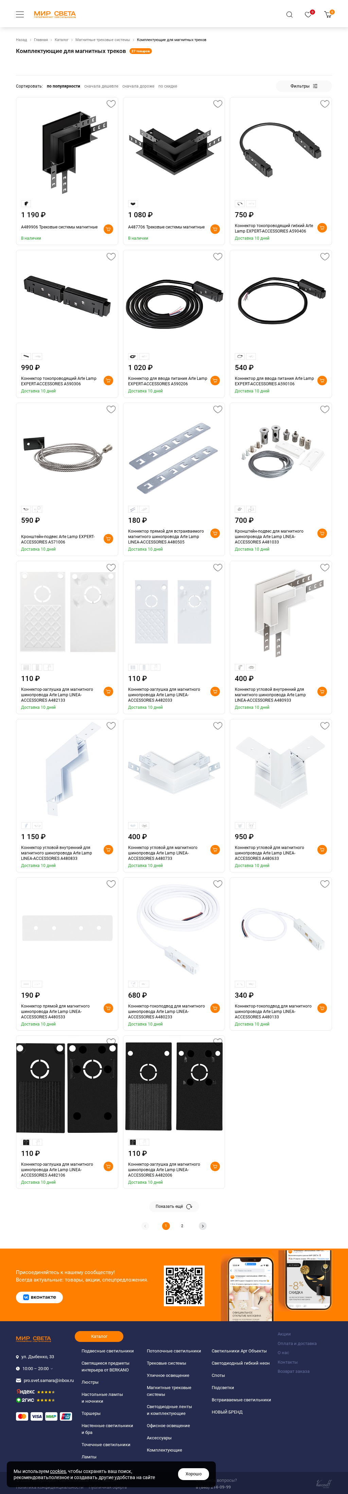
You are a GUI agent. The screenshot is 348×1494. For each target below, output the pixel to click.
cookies (58, 1471)
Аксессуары (159, 1437)
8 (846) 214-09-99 (213, 1487)
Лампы (89, 1456)
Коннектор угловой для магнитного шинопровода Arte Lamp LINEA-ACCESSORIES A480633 (269, 853)
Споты (218, 1375)
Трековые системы (166, 1363)
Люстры (90, 1382)
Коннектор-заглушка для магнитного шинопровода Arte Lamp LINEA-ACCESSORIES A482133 (57, 695)
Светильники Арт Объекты (239, 1350)
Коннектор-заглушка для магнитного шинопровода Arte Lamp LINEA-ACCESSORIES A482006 (164, 1170)
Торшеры (91, 1413)
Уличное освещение (168, 1375)
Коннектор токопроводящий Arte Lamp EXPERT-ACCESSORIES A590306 (59, 381)
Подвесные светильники (108, 1350)
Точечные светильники (106, 1444)
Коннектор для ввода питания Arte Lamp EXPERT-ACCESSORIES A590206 (167, 381)
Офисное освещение (168, 1425)
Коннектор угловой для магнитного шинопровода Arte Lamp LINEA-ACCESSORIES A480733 (162, 853)
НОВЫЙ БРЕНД (227, 1412)
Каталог (62, 40)
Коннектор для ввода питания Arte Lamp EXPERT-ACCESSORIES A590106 (274, 381)
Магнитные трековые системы (102, 40)
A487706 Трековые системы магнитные (166, 227)
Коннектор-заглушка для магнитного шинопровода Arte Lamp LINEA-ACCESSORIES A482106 (57, 1170)
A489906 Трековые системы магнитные (59, 227)
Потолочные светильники (174, 1350)
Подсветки (223, 1387)
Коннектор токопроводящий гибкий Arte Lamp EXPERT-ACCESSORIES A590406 (274, 228)
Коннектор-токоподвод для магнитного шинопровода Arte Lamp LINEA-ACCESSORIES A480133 (273, 1011)
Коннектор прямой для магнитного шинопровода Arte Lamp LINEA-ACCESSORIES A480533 (55, 1011)
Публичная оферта (108, 1487)
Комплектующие (164, 1450)
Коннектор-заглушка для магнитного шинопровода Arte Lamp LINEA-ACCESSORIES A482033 (164, 695)
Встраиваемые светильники (241, 1399)
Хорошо (194, 1473)
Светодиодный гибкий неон (241, 1363)
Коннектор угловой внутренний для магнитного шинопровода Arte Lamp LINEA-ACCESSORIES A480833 (56, 853)
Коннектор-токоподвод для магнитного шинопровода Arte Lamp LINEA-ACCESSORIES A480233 (166, 1011)
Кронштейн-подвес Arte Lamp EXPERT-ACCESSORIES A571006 (57, 539)
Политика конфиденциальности (50, 1487)
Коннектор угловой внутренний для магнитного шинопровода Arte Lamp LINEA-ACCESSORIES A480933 (270, 695)
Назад (21, 40)
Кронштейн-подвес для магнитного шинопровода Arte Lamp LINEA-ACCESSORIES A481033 (269, 537)
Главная (41, 40)
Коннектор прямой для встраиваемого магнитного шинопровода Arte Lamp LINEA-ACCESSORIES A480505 (166, 537)
